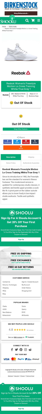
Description (11, 157)
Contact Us (6, 282)
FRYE (23, 312)
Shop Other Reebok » (21, 129)
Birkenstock (7, 315)
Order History (26, 288)
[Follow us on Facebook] (11, 349)
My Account (26, 285)
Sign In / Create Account (30, 282)
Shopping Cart (26, 291)
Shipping (31, 157)
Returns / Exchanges (10, 285)
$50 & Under (12, 26)
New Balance (7, 312)
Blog (4, 294)
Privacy (22, 376)
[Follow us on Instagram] (25, 349)
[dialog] (21, 399)
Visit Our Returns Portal (21, 263)
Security (16, 376)
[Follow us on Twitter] (16, 349)
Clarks (5, 306)
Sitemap (10, 376)
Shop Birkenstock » (21, 13)
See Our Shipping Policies (21, 256)
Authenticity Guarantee (31, 163)
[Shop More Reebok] (21, 73)
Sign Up (21, 239)
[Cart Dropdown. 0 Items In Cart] (32, 20)
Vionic (24, 306)
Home (4, 26)
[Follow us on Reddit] (30, 349)
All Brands (25, 315)
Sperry (24, 309)
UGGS (4, 309)
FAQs (4, 291)
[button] (2, 384)
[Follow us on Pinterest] (21, 349)
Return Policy (11, 163)
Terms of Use (30, 376)
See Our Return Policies (21, 269)
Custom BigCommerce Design (17, 371)
